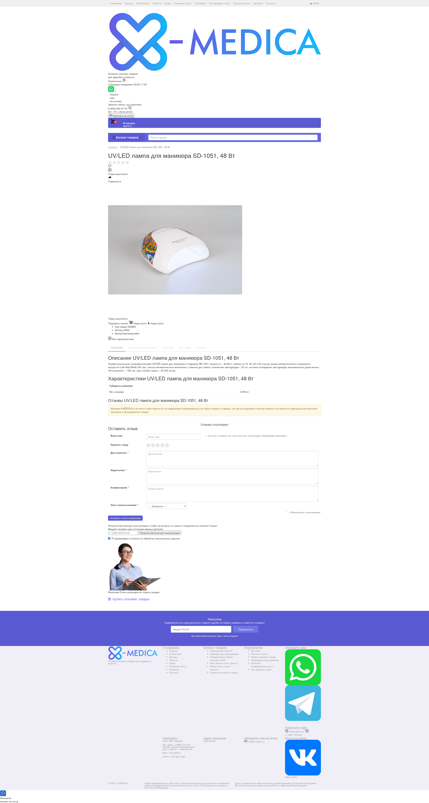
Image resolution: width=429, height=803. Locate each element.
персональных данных (167, 538)
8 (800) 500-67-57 (118, 108)
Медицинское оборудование (224, 654)
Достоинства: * (119, 452)
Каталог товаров (127, 137)
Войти (316, 3)
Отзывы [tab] (201, 347)
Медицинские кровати (221, 650)
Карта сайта (291, 777)
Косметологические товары (224, 672)
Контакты (174, 672)
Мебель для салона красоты (220, 668)
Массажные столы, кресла (223, 663)
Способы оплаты (259, 654)
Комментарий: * (120, 487)
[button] (115, 3)
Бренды (173, 657)
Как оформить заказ (261, 669)
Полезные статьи (178, 666)
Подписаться (245, 629)
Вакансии (174, 669)
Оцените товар (119, 444)
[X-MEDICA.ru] (214, 41)
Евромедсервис (131, 333)
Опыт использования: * (124, 505)
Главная (173, 650)
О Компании (175, 654)
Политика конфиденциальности (262, 665)
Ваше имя (116, 435)
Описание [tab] (117, 347)
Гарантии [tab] (168, 347)
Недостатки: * (119, 470)
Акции (172, 663)
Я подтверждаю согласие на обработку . (146, 538)
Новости (173, 660)
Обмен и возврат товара (263, 657)
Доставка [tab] (185, 347)
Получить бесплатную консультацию (160, 532)
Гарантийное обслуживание (265, 660)
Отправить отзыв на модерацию (125, 518)
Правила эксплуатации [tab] (142, 347)
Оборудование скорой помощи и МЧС (221, 658)
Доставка (255, 650)
